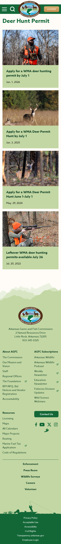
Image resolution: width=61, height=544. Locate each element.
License (51, 9)
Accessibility (30, 526)
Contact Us (46, 414)
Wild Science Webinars (41, 399)
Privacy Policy (31, 517)
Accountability (11, 399)
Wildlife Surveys (30, 477)
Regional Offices (12, 376)
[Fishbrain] (46, 430)
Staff (5, 371)
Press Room (30, 470)
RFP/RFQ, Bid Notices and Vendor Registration (14, 390)
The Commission (12, 357)
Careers (30, 483)
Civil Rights (30, 531)
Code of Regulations (14, 452)
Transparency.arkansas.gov (30, 535)
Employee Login (30, 539)
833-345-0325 (30, 340)
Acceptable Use (30, 522)
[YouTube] (42, 424)
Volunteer (30, 489)
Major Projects (11, 434)
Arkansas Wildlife (44, 357)
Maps (6, 423)
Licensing (8, 418)
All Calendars (10, 429)
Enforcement (30, 464)
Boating (7, 439)
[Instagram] (56, 425)
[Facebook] (36, 425)
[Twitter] (49, 424)
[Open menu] (4, 9)
